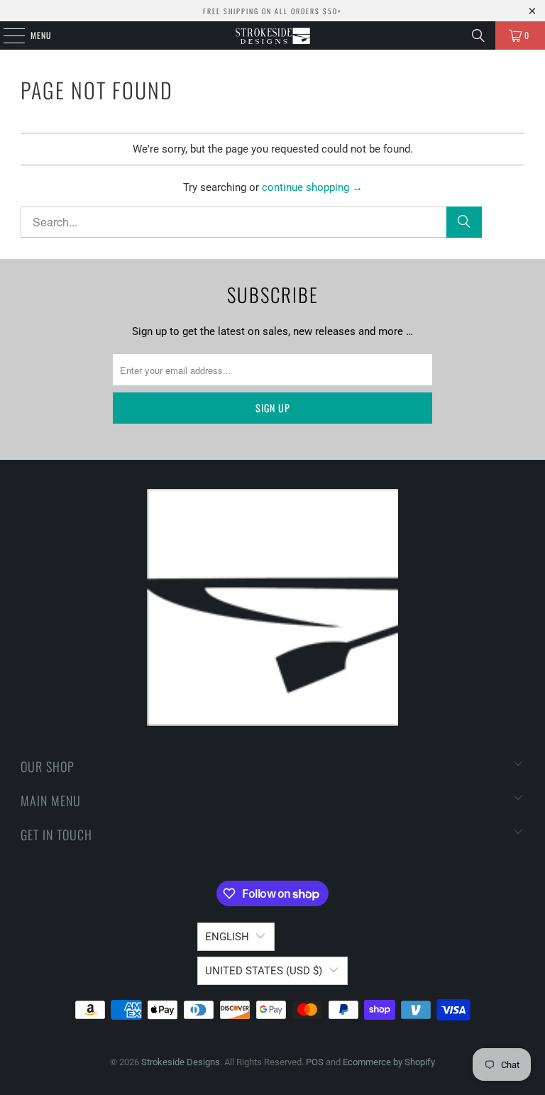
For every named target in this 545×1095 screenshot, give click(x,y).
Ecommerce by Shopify (389, 1062)
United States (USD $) (263, 970)
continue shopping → (312, 187)
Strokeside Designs (180, 1062)
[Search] (478, 35)
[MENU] (6, 35)
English (227, 936)
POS (315, 1062)
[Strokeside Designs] (272, 35)
